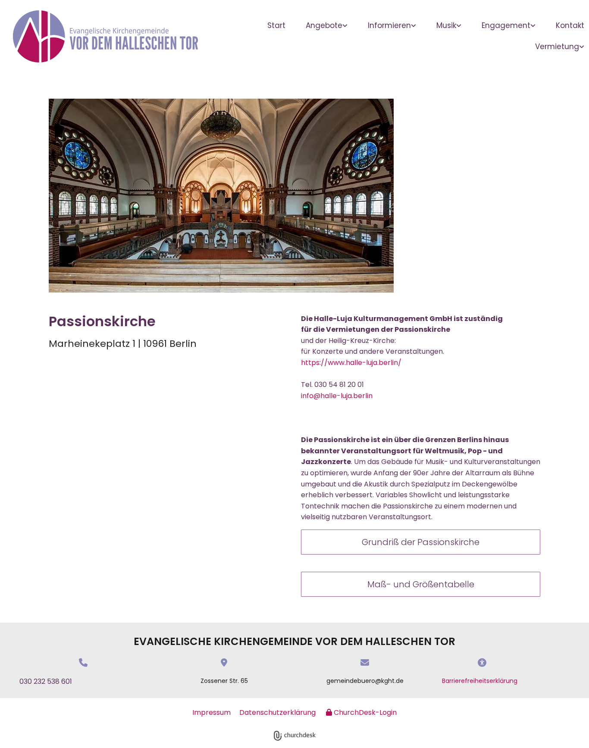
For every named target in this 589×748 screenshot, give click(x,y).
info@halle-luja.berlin (337, 396)
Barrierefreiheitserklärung (479, 680)
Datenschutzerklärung (277, 712)
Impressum (211, 712)
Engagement (506, 25)
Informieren (389, 25)
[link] (330, 25)
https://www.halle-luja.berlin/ (351, 363)
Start (276, 25)
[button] (420, 542)
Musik (446, 25)
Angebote (324, 25)
